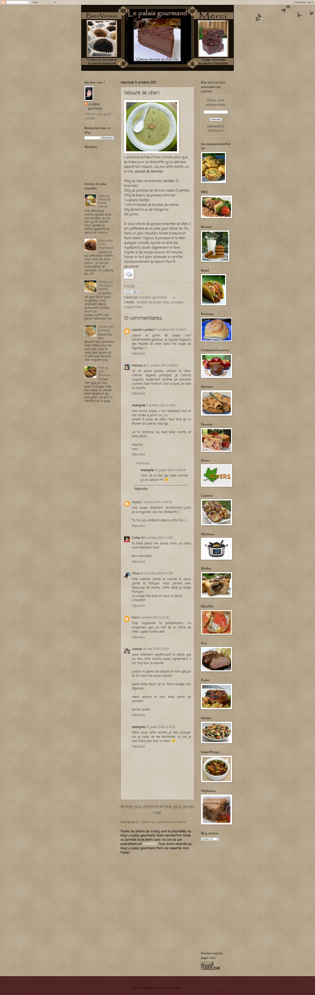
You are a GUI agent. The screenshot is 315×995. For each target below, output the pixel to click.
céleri (166, 302)
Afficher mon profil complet (97, 116)
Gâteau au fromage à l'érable (105, 285)
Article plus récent (138, 807)
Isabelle (137, 649)
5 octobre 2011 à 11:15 (159, 538)
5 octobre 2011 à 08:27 (171, 330)
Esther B (138, 538)
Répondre (138, 353)
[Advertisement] (122, 72)
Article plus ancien (177, 807)
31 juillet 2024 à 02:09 (170, 470)
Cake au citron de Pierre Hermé (104, 201)
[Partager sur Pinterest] (138, 291)
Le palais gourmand (153, 297)
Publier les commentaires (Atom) (163, 822)
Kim (134, 617)
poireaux (177, 302)
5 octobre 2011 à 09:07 (161, 405)
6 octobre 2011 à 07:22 (153, 617)
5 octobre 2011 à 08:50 (162, 365)
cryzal (136, 502)
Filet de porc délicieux (104, 371)
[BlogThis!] (128, 291)
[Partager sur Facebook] (134, 291)
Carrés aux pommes (105, 328)
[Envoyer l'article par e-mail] (172, 297)
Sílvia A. (137, 573)
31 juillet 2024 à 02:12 (160, 727)
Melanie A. (139, 365)
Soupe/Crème (133, 307)
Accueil (157, 810)
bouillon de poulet (149, 302)
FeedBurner (215, 130)
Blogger (176, 988)
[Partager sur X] (131, 291)
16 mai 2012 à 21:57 (156, 649)
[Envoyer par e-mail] (125, 291)
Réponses (143, 463)
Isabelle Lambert (143, 330)
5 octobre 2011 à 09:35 (156, 502)
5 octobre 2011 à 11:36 (158, 573)
